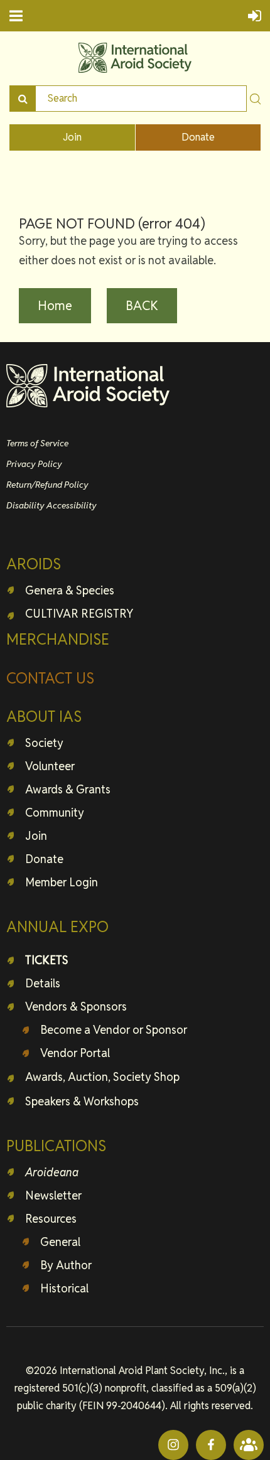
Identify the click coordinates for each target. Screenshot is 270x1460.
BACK (142, 306)
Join (72, 137)
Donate (198, 137)
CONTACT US (50, 678)
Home (55, 306)
